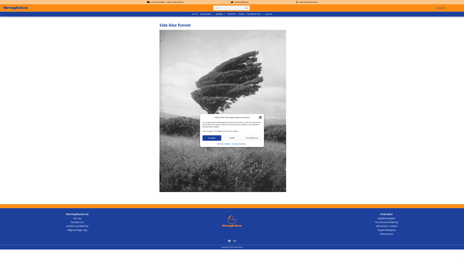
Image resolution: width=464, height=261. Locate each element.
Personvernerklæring (239, 144)
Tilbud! (241, 14)
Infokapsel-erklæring (224, 144)
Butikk (195, 14)
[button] (260, 117)
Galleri (268, 14)
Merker (219, 14)
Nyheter (232, 14)
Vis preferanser (252, 138)
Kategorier (205, 14)
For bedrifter (253, 14)
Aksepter (211, 138)
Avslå (232, 138)
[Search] (247, 8)
